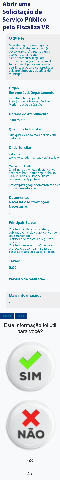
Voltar (20, 315)
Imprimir (7, 315)
